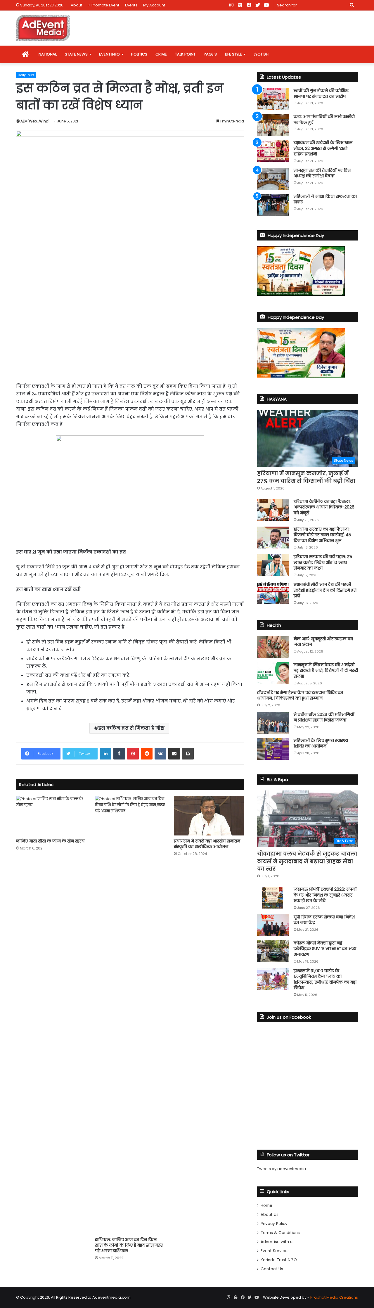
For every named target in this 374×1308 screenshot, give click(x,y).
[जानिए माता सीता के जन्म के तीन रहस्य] (51, 815)
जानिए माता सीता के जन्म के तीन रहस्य (50, 841)
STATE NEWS (76, 54)
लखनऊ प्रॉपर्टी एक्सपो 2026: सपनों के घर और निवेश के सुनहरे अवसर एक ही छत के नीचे (325, 895)
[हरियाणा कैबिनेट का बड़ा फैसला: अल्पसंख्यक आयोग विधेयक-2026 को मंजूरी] (273, 510)
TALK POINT (185, 54)
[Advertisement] (130, 333)
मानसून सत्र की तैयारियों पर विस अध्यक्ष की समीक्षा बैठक (322, 173)
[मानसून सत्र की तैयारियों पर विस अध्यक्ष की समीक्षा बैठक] (273, 179)
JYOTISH (261, 54)
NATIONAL (48, 54)
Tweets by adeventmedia (281, 1169)
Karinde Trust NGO (279, 1260)
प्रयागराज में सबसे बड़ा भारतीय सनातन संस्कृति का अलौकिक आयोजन (207, 843)
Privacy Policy (274, 1223)
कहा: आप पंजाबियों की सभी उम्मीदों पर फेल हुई (324, 119)
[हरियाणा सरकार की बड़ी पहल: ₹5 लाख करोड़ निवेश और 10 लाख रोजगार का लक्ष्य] (273, 565)
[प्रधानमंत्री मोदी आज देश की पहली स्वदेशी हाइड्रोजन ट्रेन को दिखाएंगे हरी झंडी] (273, 593)
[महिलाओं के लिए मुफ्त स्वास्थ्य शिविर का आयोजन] (273, 749)
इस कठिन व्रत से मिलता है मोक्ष (131, 728)
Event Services (275, 1251)
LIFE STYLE (233, 54)
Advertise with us (278, 1242)
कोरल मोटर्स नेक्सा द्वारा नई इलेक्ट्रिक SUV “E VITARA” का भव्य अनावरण (325, 948)
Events (131, 5)
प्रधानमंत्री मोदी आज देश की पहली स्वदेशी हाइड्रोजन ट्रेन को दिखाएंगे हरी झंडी (325, 590)
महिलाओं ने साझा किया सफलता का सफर (325, 199)
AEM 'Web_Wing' (34, 121)
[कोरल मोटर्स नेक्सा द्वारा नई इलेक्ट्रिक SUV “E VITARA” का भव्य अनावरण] (273, 951)
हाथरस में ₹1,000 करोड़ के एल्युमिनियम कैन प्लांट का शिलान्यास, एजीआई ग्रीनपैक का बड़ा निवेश (325, 979)
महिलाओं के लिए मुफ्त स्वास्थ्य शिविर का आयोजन (321, 743)
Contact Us (272, 1269)
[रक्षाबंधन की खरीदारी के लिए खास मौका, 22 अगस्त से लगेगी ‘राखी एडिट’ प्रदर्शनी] (273, 151)
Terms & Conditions (280, 1233)
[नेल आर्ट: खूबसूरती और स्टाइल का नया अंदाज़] (273, 647)
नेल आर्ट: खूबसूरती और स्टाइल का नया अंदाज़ (323, 642)
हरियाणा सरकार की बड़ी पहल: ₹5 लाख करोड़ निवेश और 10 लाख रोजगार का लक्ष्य (323, 562)
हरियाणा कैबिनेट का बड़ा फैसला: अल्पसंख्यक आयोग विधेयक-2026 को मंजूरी (324, 507)
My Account (154, 5)
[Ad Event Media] (43, 28)
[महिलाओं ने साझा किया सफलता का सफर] (273, 205)
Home (266, 1205)
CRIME (161, 54)
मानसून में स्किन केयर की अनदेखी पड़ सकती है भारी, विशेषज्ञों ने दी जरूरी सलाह (326, 670)
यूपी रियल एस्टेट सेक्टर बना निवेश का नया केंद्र (324, 920)
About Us (269, 1214)
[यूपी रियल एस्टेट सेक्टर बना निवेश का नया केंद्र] (273, 925)
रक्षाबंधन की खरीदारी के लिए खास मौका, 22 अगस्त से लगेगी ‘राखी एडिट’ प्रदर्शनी (323, 148)
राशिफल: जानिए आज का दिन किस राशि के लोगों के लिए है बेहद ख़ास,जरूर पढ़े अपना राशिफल (129, 1245)
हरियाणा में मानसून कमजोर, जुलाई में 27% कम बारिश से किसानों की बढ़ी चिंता (306, 477)
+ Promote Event (103, 5)
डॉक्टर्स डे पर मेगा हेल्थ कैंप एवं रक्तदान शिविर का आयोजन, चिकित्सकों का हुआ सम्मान (300, 695)
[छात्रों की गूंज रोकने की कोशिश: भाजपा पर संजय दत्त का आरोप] (273, 99)
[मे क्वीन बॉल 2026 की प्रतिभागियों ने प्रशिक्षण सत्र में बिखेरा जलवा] (273, 723)
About (76, 5)
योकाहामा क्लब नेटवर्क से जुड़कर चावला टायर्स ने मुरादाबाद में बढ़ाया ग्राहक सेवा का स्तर (307, 861)
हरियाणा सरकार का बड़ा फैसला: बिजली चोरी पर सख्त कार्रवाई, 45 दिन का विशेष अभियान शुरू (322, 535)
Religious (26, 74)
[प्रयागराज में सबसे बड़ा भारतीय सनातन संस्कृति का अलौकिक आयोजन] (209, 815)
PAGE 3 (210, 54)
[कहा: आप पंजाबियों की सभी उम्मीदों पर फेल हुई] (273, 125)
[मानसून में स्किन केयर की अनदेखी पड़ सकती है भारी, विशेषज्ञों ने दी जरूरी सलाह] (273, 673)
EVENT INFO (109, 54)
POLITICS (139, 54)
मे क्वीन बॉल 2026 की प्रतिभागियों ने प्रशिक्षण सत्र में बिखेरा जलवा (324, 717)
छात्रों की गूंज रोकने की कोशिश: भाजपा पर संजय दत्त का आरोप (321, 93)
